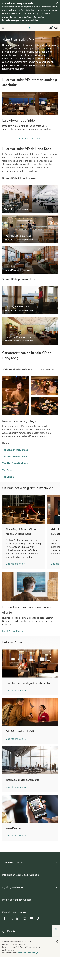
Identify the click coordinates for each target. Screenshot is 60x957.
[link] (30, 103)
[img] (57, 3)
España (11, 931)
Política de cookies (26, 952)
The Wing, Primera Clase (15, 449)
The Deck (7, 470)
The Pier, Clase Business (15, 463)
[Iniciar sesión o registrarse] (56, 27)
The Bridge (8, 476)
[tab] (18, 369)
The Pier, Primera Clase (14, 456)
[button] (11, 205)
